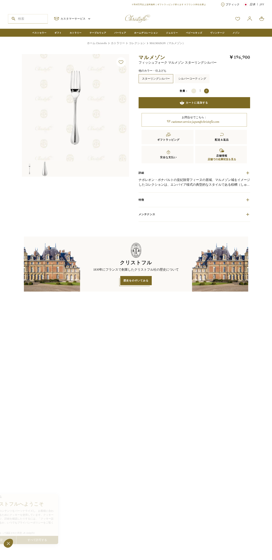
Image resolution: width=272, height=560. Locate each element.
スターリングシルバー (156, 79)
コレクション (137, 43)
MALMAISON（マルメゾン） (167, 43)
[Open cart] (262, 19)
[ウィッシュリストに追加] (121, 62)
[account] (238, 19)
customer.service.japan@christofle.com (195, 121)
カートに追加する (197, 102)
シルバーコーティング (192, 79)
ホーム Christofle (97, 43)
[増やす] (206, 91)
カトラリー (118, 43)
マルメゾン (152, 57)
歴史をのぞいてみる (136, 280)
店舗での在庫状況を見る (222, 159)
